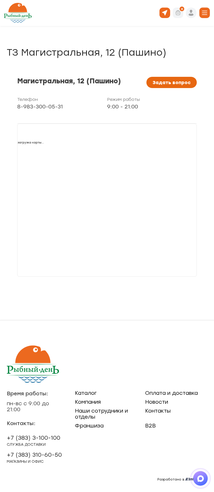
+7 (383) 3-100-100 (33, 440)
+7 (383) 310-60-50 (34, 457)
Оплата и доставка (171, 393)
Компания (88, 402)
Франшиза (89, 425)
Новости (156, 402)
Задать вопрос (172, 82)
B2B (150, 425)
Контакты (158, 411)
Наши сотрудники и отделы (101, 414)
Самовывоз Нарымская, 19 (164, 12)
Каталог (86, 393)
